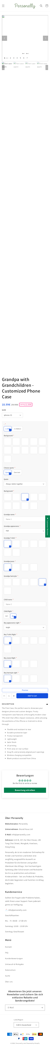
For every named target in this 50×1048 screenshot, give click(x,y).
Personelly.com (21, 1043)
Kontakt (8, 947)
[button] (3, 6)
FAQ (6, 953)
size (4, 410)
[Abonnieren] (42, 1008)
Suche (7, 976)
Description (8, 704)
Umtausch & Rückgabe (14, 964)
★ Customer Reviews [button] (47, 526)
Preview (25, 690)
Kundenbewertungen (14, 958)
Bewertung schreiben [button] (25, 790)
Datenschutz (10, 970)
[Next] (45, 38)
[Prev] (4, 38)
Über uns (9, 982)
